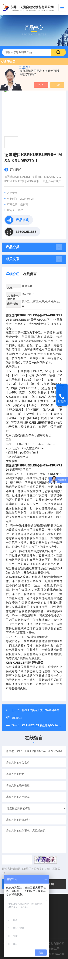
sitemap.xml (56, 953)
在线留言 (30, 274)
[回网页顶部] (62, 388)
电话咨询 (61, 401)
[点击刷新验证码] (45, 860)
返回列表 (17, 717)
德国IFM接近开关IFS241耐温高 (40, 710)
